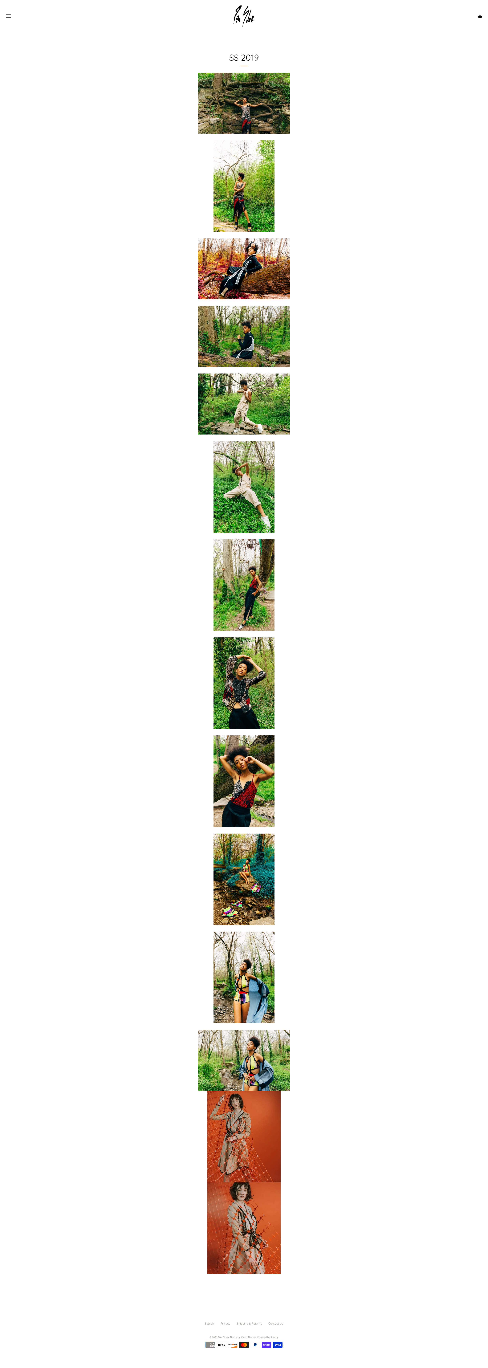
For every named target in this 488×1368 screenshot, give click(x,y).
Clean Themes (248, 1337)
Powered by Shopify (268, 1337)
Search (209, 1323)
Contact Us (275, 1323)
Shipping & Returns (249, 1323)
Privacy (225, 1323)
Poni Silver (223, 1337)
